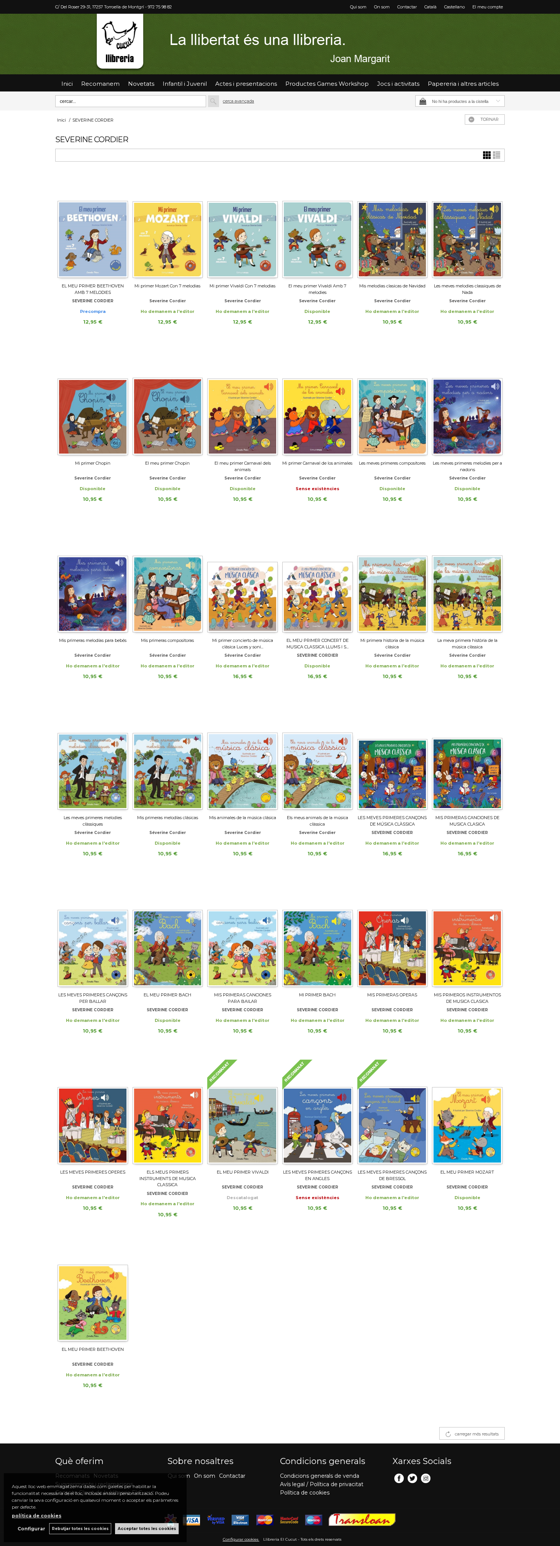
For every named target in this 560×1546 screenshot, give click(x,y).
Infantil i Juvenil (185, 83)
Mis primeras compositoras (167, 640)
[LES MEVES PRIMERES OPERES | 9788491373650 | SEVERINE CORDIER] (93, 1112)
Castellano (454, 7)
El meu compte (487, 7)
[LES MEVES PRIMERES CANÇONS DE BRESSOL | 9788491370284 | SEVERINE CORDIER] (392, 1112)
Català (430, 7)
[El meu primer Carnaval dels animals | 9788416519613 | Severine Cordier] (242, 403)
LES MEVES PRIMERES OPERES (92, 1172)
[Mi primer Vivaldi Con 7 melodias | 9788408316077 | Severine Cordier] (242, 225)
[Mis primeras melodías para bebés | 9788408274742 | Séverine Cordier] (93, 580)
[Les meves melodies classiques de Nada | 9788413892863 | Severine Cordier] (467, 225)
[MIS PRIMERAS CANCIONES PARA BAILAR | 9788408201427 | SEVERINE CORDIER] (242, 934)
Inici (67, 83)
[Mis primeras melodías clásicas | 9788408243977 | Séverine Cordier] (168, 757)
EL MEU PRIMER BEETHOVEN (93, 1349)
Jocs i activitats (398, 83)
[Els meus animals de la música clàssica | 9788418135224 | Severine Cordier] (317, 757)
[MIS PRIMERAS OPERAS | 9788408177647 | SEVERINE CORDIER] (392, 934)
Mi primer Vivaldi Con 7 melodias (242, 286)
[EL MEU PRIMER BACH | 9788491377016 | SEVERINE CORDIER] (168, 934)
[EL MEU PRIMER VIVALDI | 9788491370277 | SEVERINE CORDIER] (242, 1112)
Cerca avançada (238, 101)
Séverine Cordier (392, 478)
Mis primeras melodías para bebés (92, 640)
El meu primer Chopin (167, 463)
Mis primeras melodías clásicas (167, 817)
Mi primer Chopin (92, 463)
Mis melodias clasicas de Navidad (392, 286)
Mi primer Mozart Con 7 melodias (167, 286)
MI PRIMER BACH (317, 995)
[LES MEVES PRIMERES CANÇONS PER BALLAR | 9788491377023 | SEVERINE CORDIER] (93, 934)
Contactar (407, 7)
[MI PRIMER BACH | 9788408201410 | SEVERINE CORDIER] (317, 934)
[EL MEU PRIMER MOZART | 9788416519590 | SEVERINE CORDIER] (467, 1112)
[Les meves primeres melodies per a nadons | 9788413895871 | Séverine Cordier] (467, 403)
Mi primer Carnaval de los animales (317, 463)
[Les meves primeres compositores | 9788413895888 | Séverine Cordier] (392, 403)
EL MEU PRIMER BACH (167, 995)
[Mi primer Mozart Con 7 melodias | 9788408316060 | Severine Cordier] (168, 225)
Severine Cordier (167, 300)
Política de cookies (305, 1492)
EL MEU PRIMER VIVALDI (243, 1172)
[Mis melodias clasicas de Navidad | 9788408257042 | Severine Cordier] (392, 225)
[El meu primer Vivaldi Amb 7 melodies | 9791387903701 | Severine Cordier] (317, 225)
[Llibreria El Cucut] (280, 44)
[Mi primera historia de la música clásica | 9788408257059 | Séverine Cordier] (392, 580)
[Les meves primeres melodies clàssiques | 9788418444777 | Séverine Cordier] (93, 757)
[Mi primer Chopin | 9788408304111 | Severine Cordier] (93, 403)
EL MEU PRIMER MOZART (467, 1172)
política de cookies (36, 1516)
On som (382, 7)
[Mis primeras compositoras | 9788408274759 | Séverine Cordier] (168, 580)
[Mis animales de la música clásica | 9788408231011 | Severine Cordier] (242, 757)
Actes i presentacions (246, 83)
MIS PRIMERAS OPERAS (392, 995)
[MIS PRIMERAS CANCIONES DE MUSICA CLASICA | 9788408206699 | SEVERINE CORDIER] (467, 757)
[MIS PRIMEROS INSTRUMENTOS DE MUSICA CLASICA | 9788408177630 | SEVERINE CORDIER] (467, 934)
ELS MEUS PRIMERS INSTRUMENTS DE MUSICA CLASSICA (167, 1178)
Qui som (358, 7)
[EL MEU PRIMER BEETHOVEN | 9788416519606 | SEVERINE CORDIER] (93, 1289)
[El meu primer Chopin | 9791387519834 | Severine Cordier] (168, 403)
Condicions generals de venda (319, 1475)
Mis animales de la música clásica (242, 817)
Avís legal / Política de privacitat (321, 1484)
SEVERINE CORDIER (93, 300)
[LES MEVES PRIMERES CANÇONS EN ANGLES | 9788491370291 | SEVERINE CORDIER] (317, 1112)
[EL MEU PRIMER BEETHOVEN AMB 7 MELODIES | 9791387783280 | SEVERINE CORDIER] (93, 225)
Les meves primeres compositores (392, 463)
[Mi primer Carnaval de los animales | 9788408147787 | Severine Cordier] (317, 403)
